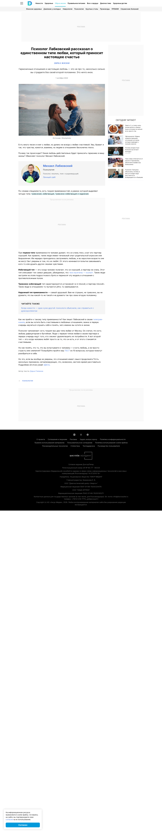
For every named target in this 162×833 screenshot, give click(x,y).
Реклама (73, 439)
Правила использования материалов (49, 443)
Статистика (75, 446)
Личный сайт (49, 177)
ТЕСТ (67, 350)
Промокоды (105, 9)
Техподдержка (89, 446)
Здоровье (49, 3)
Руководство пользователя (109, 446)
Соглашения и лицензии (57, 439)
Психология (79, 9)
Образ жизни (60, 3)
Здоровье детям (120, 3)
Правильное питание (76, 3)
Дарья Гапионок (36, 371)
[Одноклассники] (81, 434)
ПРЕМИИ (115, 9)
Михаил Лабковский (57, 166)
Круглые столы (92, 9)
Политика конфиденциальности (112, 439)
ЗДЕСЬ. (46, 365)
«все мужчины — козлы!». (81, 272)
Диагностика (105, 3)
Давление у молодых (52, 9)
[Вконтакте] (74, 434)
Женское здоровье (34, 9)
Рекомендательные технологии (55, 446)
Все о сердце (92, 3)
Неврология (67, 9)
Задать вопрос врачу (88, 439)
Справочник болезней (129, 9)
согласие (9, 819)
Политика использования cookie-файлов (111, 443)
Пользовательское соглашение (79, 443)
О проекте (41, 439)
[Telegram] (88, 434)
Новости (39, 3)
